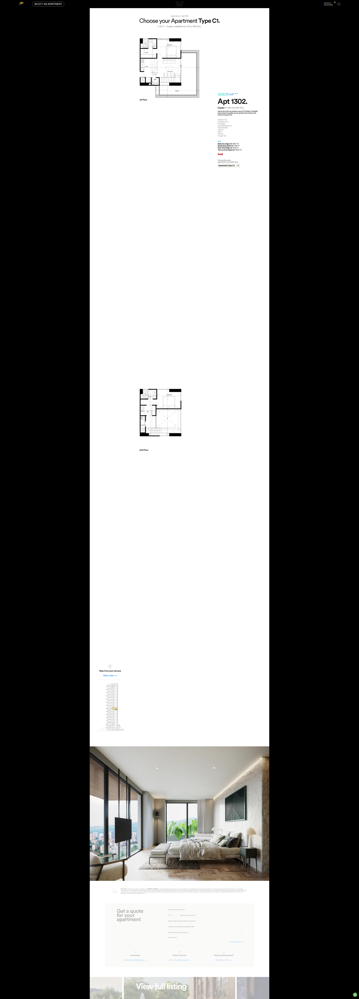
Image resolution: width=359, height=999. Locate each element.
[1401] (109, 708)
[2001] (109, 698)
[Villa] (112, 724)
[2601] (109, 689)
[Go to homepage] (179, 6)
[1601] (109, 704)
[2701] (112, 687)
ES (338, 4)
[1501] (112, 705)
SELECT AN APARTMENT (48, 4)
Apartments (175, 16)
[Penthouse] (112, 685)
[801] (109, 717)
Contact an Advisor (328, 4)
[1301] (110, 709)
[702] (115, 718)
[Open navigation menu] (20, 4)
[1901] (112, 699)
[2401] (109, 692)
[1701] (112, 702)
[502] (115, 722)
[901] (110, 715)
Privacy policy (172, 937)
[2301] (112, 693)
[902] (115, 714)
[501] (110, 722)
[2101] (112, 696)
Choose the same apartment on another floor (228, 161)
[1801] (109, 701)
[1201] (109, 711)
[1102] (115, 711)
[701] (110, 719)
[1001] (109, 714)
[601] (109, 720)
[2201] (109, 695)
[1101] (110, 712)
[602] (115, 720)
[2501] (112, 690)
